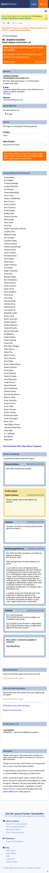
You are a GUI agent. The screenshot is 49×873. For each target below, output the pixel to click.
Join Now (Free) (13, 646)
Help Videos (11, 853)
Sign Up (43, 4)
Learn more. (9, 62)
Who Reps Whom (13, 830)
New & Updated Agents (15, 827)
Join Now (7, 94)
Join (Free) (40, 62)
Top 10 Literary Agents (15, 832)
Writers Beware (9, 789)
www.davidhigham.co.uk (13, 100)
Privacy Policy (11, 862)
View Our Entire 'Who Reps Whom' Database (22, 446)
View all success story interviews (16, 706)
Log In (33, 4)
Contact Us (10, 859)
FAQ (8, 856)
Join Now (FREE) (12, 154)
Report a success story (12, 710)
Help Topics (10, 851)
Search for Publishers (14, 841)
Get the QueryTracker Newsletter (24, 813)
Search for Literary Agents (16, 824)
